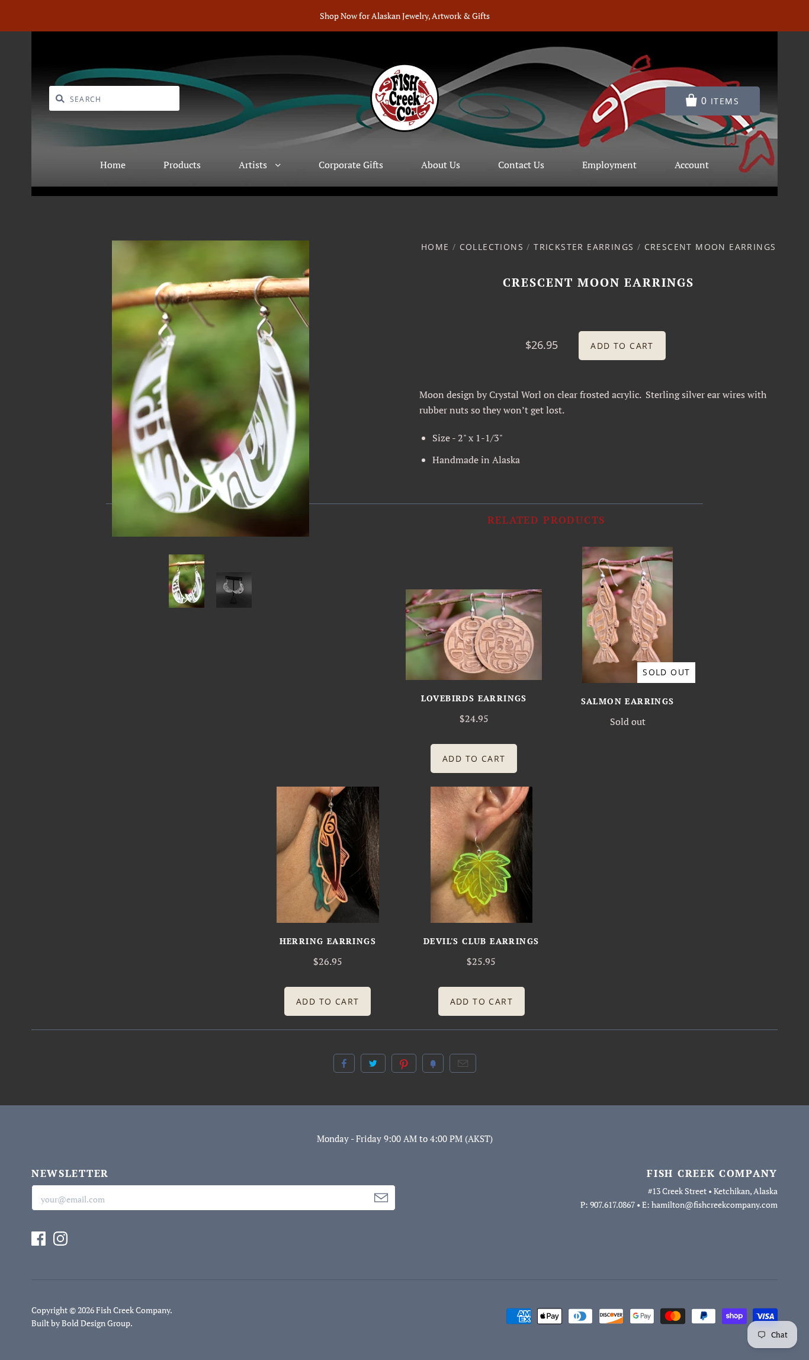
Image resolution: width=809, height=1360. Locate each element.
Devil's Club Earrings (481, 941)
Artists (254, 164)
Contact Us (521, 164)
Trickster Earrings (584, 246)
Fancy (433, 1063)
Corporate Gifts (351, 164)
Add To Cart (473, 758)
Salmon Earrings (628, 701)
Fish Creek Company (133, 1310)
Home (113, 164)
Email (463, 1063)
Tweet (373, 1063)
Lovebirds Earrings (474, 698)
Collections (492, 246)
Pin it (403, 1063)
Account (692, 164)
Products (182, 164)
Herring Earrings (328, 941)
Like (344, 1063)
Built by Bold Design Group (80, 1323)
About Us (440, 164)
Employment (609, 164)
